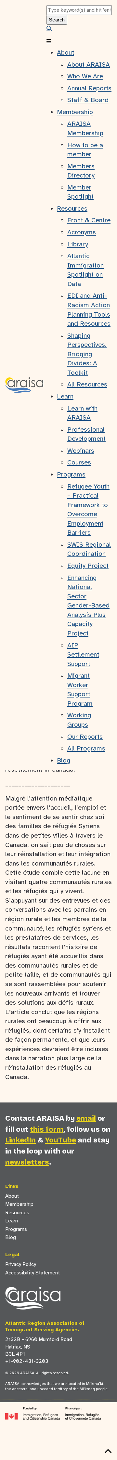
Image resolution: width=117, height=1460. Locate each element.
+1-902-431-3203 (26, 1361)
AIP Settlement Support (83, 654)
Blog (63, 760)
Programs (71, 474)
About (65, 52)
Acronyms (81, 232)
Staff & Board (88, 100)
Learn (65, 396)
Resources (72, 208)
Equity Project (88, 566)
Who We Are (85, 76)
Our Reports (85, 737)
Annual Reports (89, 88)
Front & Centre (88, 220)
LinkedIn (20, 1140)
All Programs (86, 748)
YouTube (60, 1140)
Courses (79, 462)
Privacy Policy (20, 1264)
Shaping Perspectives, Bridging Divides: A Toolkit (87, 354)
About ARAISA (88, 64)
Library (77, 244)
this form (46, 1129)
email (86, 1118)
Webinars (80, 451)
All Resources (87, 384)
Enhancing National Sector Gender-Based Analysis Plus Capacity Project (88, 605)
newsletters (27, 1162)
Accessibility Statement (32, 1273)
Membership (75, 112)
